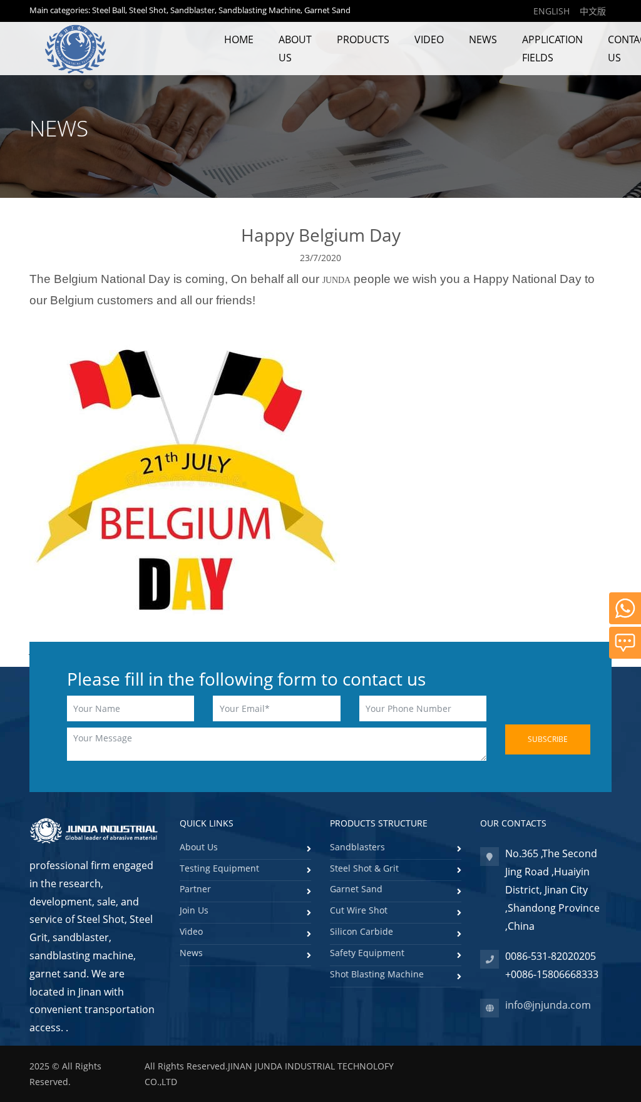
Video (429, 39)
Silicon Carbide (361, 931)
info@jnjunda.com (548, 1005)
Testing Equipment (219, 868)
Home (239, 39)
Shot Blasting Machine (377, 974)
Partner (195, 889)
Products (363, 39)
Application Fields (552, 48)
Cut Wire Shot (358, 910)
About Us (295, 48)
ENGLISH (551, 11)
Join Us (194, 910)
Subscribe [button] (548, 739)
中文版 (593, 11)
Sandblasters (357, 847)
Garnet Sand (356, 889)
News (483, 39)
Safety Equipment (367, 953)
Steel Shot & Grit (364, 868)
